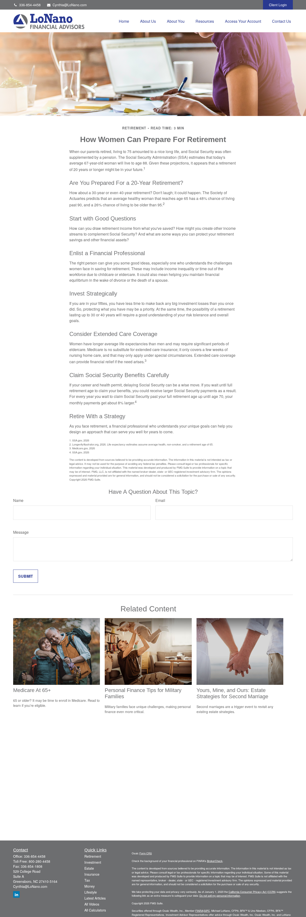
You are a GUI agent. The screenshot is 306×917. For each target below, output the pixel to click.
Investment (92, 862)
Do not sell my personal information (219, 895)
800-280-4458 (39, 861)
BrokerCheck (215, 861)
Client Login (278, 4)
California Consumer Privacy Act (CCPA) (252, 892)
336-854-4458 (30, 4)
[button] (124, 21)
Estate (89, 868)
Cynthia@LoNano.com (70, 4)
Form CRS (145, 853)
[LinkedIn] (16, 894)
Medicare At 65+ (32, 690)
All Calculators (95, 910)
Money (89, 886)
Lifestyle (90, 892)
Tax (87, 880)
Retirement (92, 856)
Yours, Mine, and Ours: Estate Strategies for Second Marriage (232, 693)
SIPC (207, 910)
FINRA (199, 910)
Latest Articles (95, 898)
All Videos (91, 904)
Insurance (91, 874)
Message (21, 532)
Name (18, 500)
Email (160, 500)
